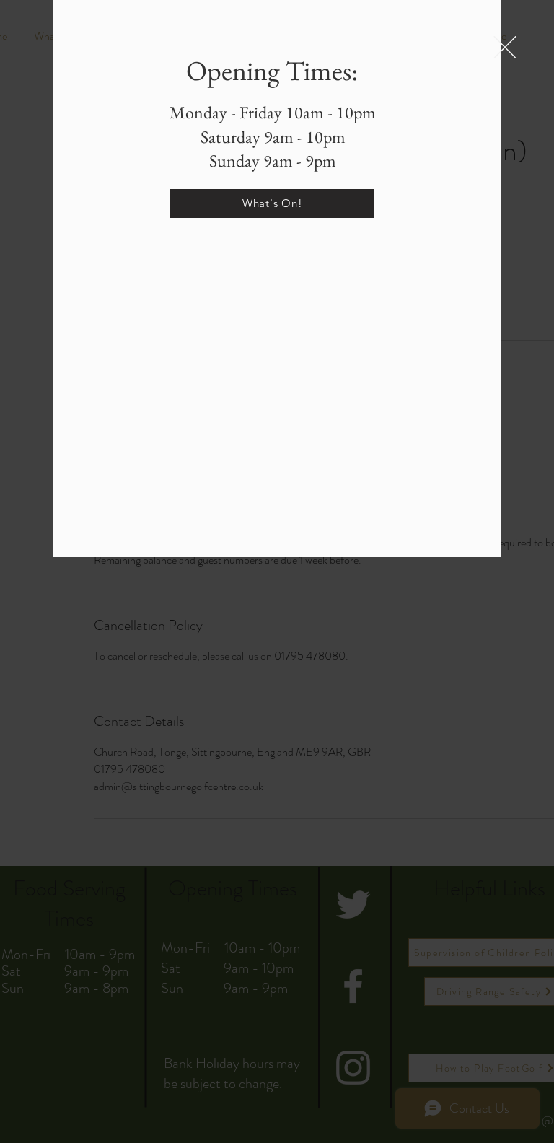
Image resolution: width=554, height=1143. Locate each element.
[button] (505, 47)
